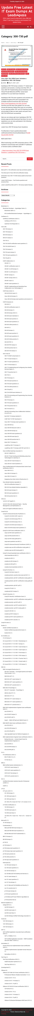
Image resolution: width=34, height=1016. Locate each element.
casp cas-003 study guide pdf (12, 538)
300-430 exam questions (11, 321)
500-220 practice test (10, 496)
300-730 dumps (11, 69)
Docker (3, 625)
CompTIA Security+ (8, 594)
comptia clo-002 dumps (11, 561)
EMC (2, 667)
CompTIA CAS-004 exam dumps (13, 524)
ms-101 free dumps (9, 882)
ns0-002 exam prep (9, 910)
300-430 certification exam (11, 307)
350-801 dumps (9, 274)
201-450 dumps (9, 793)
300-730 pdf (5, 73)
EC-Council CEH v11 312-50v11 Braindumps (14, 641)
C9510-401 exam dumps (11, 767)
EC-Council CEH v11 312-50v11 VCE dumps (14, 664)
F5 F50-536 (7, 760)
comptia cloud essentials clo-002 (13, 567)
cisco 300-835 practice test (11, 439)
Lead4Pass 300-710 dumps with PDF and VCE (16, 448)
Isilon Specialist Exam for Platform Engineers (16, 734)
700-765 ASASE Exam (8, 246)
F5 (2, 752)
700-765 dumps (7, 249)
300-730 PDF (10, 135)
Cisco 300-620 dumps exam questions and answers (18, 299)
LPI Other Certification (8, 804)
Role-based (6, 862)
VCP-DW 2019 (8, 988)
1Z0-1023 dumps (7, 926)
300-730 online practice (21, 71)
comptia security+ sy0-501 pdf (12, 602)
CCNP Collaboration (8, 261)
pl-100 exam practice (8, 854)
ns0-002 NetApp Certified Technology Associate (17, 916)
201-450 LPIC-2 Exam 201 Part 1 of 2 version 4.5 (17, 802)
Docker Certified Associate (9, 627)
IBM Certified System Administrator (12, 765)
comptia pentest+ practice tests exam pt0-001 (16, 575)
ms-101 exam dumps (10, 876)
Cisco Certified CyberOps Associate (12, 451)
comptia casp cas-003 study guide (13, 550)
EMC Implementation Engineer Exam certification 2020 (17, 737)
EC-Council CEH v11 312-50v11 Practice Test (14, 658)
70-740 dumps (6, 822)
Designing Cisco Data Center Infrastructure (15, 479)
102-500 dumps (9, 807)
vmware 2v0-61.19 (9, 991)
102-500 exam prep (9, 810)
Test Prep (3, 957)
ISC (2, 779)
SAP (2, 929)
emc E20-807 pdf (9, 717)
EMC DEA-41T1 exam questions (13, 701)
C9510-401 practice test (11, 776)
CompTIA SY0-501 (9, 611)
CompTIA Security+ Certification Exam (14, 596)
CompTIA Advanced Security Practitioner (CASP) (17, 544)
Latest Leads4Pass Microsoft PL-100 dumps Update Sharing (16, 185)
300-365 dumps (7, 234)
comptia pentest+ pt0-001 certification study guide (17, 578)
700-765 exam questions (9, 255)
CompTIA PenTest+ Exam (11, 572)
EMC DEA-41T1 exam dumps (12, 698)
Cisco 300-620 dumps (10, 296)
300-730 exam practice (22, 69)
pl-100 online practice (8, 856)
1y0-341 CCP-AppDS (8, 501)
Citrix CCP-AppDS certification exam (12, 508)
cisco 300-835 (8, 424)
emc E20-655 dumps (10, 728)
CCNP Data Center (7, 291)
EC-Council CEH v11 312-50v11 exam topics (14, 649)
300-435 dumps (9, 330)
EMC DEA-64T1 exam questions (13, 682)
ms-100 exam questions (11, 867)
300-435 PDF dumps (10, 345)
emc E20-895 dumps (10, 746)
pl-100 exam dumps (10, 891)
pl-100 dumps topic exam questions (12, 851)
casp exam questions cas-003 (12, 541)
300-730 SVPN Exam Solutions (16, 73)
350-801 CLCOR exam (10, 272)
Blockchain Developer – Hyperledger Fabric (14, 208)
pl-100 (4, 842)
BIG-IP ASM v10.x (9, 757)
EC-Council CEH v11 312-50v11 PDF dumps (14, 655)
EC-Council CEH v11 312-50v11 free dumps (14, 652)
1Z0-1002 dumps (7, 921)
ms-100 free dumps (9, 870)
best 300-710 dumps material (12, 416)
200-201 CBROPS (9, 453)
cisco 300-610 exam (10, 476)
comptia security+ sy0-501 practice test (15, 605)
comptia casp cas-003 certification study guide (16, 547)
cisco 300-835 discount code (12, 427)
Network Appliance (6, 902)
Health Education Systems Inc (12, 961)
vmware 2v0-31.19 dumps (11, 980)
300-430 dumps (9, 310)
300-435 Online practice (11, 339)
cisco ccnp (4, 75)
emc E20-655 (8, 725)
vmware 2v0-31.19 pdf (10, 983)
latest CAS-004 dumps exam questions (14, 527)
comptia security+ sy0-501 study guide (14, 608)
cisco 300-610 (8, 470)
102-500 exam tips (9, 813)
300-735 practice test (10, 405)
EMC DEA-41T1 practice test (12, 704)
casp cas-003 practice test (11, 535)
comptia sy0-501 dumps (11, 614)
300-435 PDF (8, 342)
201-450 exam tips (9, 799)
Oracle (3, 918)
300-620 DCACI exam (10, 293)
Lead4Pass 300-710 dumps (12, 445)
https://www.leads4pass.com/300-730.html (14, 103)
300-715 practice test (10, 372)
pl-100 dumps (6, 845)
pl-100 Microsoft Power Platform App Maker (16, 897)
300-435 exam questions (11, 336)
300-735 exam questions (11, 402)
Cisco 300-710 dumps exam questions (14, 422)
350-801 (7, 263)
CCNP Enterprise (7, 302)
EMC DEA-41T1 (8, 695)
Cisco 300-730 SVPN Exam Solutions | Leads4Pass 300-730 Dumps (14, 79)
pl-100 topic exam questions (10, 859)
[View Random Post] (28, 27)
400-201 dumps (7, 237)
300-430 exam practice (10, 318)
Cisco (27, 73)
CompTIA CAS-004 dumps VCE (12, 521)
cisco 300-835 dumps (10, 430)
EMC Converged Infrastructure (10, 669)
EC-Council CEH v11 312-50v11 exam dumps (14, 646)
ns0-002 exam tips (9, 913)
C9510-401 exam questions (12, 770)
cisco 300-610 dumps (10, 473)
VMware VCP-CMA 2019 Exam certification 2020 (15, 972)
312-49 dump (6, 638)
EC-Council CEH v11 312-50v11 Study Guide (14, 661)
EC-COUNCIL (4, 635)
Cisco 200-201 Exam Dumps (12, 460)
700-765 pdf (6, 258)
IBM (2, 762)
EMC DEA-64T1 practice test (12, 685)
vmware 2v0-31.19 (9, 977)
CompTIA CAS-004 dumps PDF (12, 519)
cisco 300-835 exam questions (12, 433)
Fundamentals (6, 825)
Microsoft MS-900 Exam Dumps (13, 827)
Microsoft (3, 820)
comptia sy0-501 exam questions (13, 616)
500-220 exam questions (11, 493)
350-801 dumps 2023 (10, 277)
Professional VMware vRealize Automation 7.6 (16, 974)
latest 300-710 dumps (10, 442)
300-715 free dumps (10, 364)
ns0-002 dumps (9, 907)
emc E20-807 (8, 711)
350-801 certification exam (11, 266)
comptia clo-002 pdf (10, 564)
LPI (2, 788)
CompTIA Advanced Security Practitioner (13, 513)
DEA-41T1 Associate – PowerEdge (13, 690)
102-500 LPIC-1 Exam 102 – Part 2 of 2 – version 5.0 (18, 815)
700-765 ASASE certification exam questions (14, 243)
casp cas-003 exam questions (12, 532)
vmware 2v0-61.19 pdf (10, 997)
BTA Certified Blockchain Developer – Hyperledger (17, 213)
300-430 (7, 304)
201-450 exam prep (9, 796)
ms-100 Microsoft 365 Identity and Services (16, 873)
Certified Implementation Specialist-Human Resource (18, 949)
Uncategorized (5, 967)
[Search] (30, 27)
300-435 (7, 327)
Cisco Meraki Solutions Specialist (11, 482)
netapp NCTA (6, 905)
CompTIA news (5, 622)
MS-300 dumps (7, 839)
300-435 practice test (10, 347)
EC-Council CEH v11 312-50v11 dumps (13, 643)
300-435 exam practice (10, 333)
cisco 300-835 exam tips (11, 436)
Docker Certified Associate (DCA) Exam (14, 630)
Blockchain (4, 206)
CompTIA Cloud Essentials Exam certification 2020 (16, 553)
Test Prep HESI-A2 (9, 964)
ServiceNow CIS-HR (9, 954)
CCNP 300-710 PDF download (12, 419)
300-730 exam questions (8, 71)
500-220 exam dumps (10, 490)
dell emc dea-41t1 (9, 693)
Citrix (2, 498)
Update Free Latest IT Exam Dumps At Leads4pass (17, 11)
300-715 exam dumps (10, 358)
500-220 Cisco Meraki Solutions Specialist (15, 487)
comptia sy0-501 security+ (11, 619)
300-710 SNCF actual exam (11, 356)
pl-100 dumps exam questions (10, 848)
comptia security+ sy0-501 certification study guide (18, 599)
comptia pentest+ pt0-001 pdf (12, 585)
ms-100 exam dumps (10, 865)
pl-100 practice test (9, 899)
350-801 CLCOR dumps (11, 269)
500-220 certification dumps (12, 484)
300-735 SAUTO (9, 408)
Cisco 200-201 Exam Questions (12, 463)
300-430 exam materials (11, 315)
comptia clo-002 (9, 558)
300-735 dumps (9, 400)
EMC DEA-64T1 (8, 676)
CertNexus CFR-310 (10, 221)
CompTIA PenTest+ (8, 570)
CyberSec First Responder (11, 223)
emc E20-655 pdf (9, 731)
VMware (3, 970)
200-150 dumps (7, 229)
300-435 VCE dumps (10, 350)
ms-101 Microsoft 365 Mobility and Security (16, 885)
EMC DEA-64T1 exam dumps (12, 679)
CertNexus (4, 216)
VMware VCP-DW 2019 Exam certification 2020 (15, 986)
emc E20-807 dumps (10, 714)
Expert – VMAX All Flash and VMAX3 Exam (15, 720)
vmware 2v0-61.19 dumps (11, 994)
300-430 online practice (11, 324)
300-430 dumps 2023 (10, 313)
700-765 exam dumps (8, 252)
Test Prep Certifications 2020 (10, 959)
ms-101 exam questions (11, 879)
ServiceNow (4, 943)
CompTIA (3, 511)
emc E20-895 (8, 743)
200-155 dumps (7, 231)
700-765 (5, 240)
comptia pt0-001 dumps (11, 591)
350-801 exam (8, 280)
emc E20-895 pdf (9, 749)
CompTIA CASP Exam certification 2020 (13, 530)
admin (4, 83)
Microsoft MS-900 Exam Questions (13, 830)
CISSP (4, 785)
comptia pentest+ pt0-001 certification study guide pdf (18, 581)
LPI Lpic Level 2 (7, 791)
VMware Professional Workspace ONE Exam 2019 (17, 1000)
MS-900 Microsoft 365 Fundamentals (14, 833)
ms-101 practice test (10, 888)
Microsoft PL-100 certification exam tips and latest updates (16, 170)
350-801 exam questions (11, 283)
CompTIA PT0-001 (9, 588)
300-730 (4, 69)
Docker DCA (8, 633)
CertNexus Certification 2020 (10, 218)
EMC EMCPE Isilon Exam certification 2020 (14, 723)
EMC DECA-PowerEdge (9, 687)
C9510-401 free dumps (10, 773)
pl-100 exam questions (10, 894)
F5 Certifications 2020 (8, 754)
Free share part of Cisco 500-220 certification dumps (14, 172)
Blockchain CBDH (9, 210)
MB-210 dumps (7, 836)
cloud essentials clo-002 (11, 555)
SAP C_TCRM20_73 (9, 936)
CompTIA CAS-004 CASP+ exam (13, 516)
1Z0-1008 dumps (7, 924)
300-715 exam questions (11, 361)
